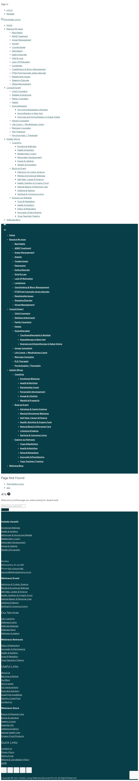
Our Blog (5, 680)
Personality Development (29, 157)
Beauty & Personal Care (12, 714)
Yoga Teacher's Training (12, 660)
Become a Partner (9, 676)
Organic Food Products (12, 736)
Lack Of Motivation (21, 62)
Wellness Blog (13, 220)
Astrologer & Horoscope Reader (16, 535)
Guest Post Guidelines (11, 695)
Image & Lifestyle (25, 161)
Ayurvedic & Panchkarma (29, 212)
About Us (5, 673)
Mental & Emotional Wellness (31, 176)
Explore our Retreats (22, 198)
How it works (7, 684)
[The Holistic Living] (10, 19)
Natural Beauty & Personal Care (32, 187)
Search (5, 510)
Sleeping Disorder (20, 80)
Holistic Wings (13, 139)
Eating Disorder (19, 54)
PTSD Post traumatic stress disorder (29, 73)
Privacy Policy (7, 752)
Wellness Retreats (9, 626)
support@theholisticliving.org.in (16, 572)
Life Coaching (8, 619)
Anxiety (15, 43)
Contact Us (6, 702)
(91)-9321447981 (15, 568)
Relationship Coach (26, 154)
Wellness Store (8, 630)
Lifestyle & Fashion (26, 190)
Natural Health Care (10, 732)
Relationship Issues (21, 76)
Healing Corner (8, 721)
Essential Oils (7, 725)
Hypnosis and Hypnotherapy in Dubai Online (38, 117)
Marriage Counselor (21, 128)
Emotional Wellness (26, 146)
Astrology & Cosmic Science (31, 172)
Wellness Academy (10, 633)
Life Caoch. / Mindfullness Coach (28, 124)
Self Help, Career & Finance (30, 179)
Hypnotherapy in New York (30, 113)
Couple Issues (18, 47)
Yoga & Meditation (26, 201)
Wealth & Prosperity (26, 165)
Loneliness (17, 65)
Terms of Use (7, 756)
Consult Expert (14, 87)
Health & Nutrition (25, 150)
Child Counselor (20, 91)
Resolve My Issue (15, 29)
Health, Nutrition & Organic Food (33, 183)
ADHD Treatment (20, 36)
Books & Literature (10, 718)
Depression (17, 51)
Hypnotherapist (19, 106)
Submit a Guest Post (10, 698)
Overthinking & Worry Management (29, 69)
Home (9, 25)
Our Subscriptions (9, 687)
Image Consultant (20, 121)
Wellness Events (9, 622)
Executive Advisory (10, 691)
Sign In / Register (11, 472)
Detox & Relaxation (26, 209)
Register (10, 14)
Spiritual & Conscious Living (30, 194)
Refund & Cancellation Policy (15, 759)
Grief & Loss (17, 58)
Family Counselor (20, 98)
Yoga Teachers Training (28, 216)
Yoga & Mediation (9, 656)
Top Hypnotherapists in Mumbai (32, 110)
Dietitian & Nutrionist (21, 95)
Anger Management (21, 40)
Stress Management (21, 84)
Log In (9, 10)
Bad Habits (17, 32)
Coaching (16, 143)
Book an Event (19, 168)
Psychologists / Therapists (24, 135)
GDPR (4, 763)
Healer (15, 102)
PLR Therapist (18, 132)
